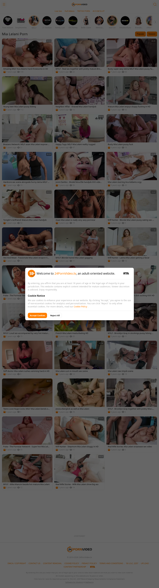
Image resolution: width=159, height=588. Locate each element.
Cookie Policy (81, 306)
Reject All (55, 315)
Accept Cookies (37, 315)
